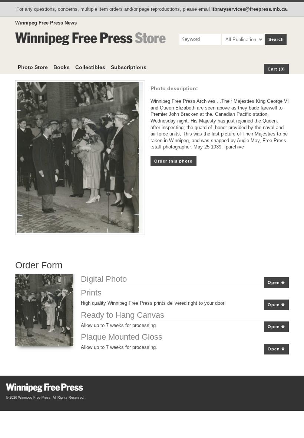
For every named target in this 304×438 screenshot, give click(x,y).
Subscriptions (128, 67)
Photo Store (33, 67)
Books (61, 67)
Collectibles (90, 67)
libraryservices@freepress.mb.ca (249, 9)
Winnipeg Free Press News (46, 23)
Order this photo (173, 161)
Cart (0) (276, 69)
